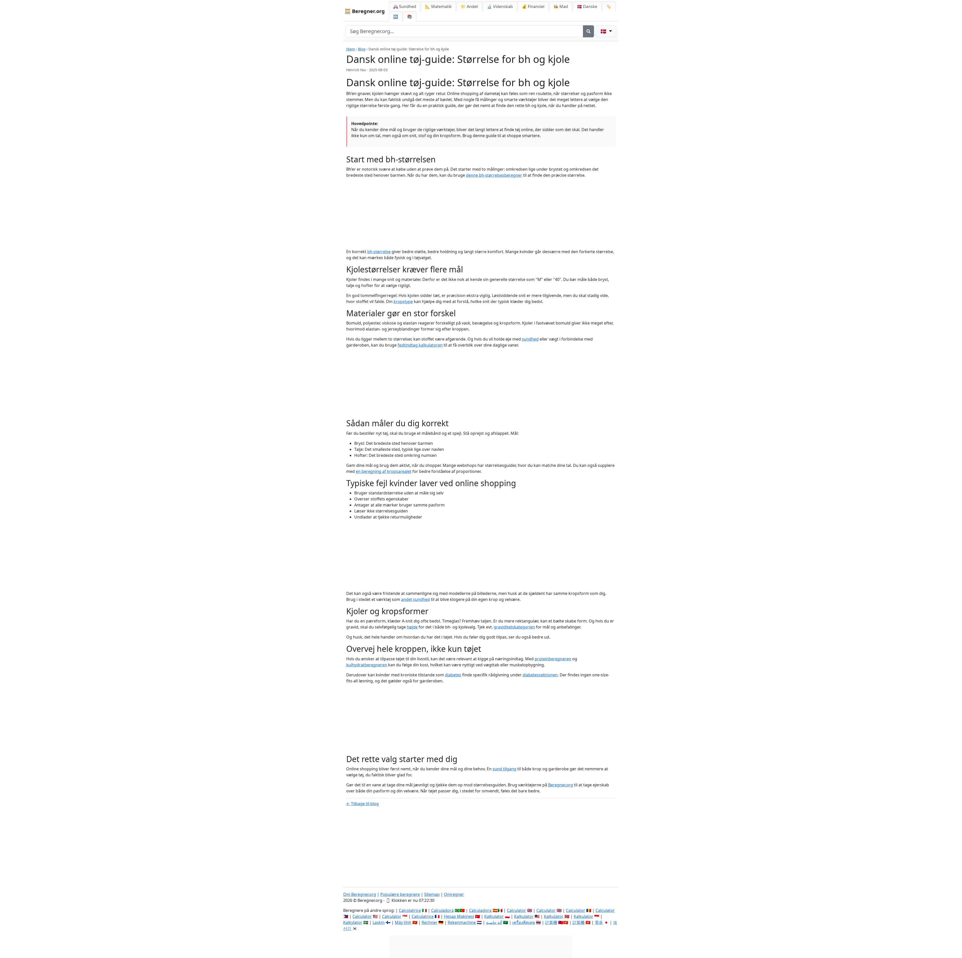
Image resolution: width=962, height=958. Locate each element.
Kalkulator (494, 916)
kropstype (403, 301)
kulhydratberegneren (366, 665)
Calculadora (442, 910)
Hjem (350, 49)
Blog (362, 49)
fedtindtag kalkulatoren (420, 345)
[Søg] (588, 31)
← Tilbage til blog (362, 803)
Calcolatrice (410, 910)
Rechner (429, 922)
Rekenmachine (462, 922)
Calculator (516, 910)
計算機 (551, 922)
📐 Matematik (438, 6)
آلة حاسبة (494, 922)
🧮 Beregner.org (364, 11)
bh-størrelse (379, 251)
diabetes (453, 675)
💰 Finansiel (533, 6)
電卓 (599, 922)
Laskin (379, 922)
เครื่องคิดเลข (523, 922)
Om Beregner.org (359, 894)
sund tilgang (504, 769)
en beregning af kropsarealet (383, 471)
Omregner (454, 894)
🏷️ (608, 6)
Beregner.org (560, 785)
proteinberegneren (553, 659)
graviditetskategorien (514, 627)
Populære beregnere (400, 894)
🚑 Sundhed (404, 6)
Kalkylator (352, 922)
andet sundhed (415, 599)
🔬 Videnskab (500, 6)
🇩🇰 (587, 6)
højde (412, 627)
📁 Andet (469, 6)
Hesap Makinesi (459, 916)
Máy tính (403, 922)
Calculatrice (423, 916)
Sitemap (432, 894)
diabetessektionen (540, 675)
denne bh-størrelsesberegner (494, 175)
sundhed (530, 339)
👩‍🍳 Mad (560, 6)
